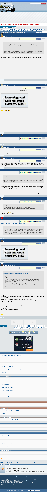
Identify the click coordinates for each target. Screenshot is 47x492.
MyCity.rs (34, 479)
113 (41, 29)
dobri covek (5, 135)
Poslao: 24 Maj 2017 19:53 (10, 158)
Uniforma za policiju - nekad (7, 363)
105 (24, 29)
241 (37, 30)
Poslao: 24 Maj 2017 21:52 (11, 199)
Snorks (4, 199)
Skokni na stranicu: (39, 32)
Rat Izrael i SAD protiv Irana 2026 (8, 404)
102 (17, 29)
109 (33, 29)
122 (16, 30)
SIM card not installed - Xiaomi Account (9, 378)
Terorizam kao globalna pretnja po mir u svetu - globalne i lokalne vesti (28, 462)
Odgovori (14, 27)
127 (27, 30)
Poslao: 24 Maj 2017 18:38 (11, 85)
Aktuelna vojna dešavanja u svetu (11, 462)
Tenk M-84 (4, 372)
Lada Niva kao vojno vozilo (6, 358)
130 (34, 30)
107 (28, 29)
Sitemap (24, 476)
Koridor (2, 169)
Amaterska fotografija (5, 384)
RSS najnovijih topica (5, 452)
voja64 (4, 85)
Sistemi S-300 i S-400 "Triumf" (7, 366)
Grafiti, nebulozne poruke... (7, 396)
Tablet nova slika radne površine (7, 387)
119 (9, 30)
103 (19, 29)
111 (37, 29)
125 (23, 30)
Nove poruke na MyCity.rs (6, 376)
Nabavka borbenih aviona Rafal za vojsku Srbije (10, 410)
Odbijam (37, 490)
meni (12, 1)
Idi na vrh (45, 84)
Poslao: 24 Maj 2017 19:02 (11, 147)
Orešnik (3, 413)
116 (3, 30)
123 (18, 30)
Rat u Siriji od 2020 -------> (6, 446)
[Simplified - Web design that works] (28, 485)
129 (32, 30)
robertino (5, 218)
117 (5, 30)
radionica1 (5, 265)
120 (12, 30)
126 (25, 30)
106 (26, 29)
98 (8, 29)
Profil (2, 79)
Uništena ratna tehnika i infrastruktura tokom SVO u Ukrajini (12, 440)
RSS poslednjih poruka (6, 455)
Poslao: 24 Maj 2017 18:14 (10, 36)
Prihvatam (31, 490)
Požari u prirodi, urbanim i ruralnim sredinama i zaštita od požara (13, 369)
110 (35, 29)
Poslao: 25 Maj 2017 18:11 (13, 265)
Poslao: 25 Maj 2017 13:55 (10, 241)
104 (21, 29)
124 (21, 30)
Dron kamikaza (4, 361)
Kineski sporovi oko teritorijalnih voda (8, 443)
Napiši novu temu (5, 27)
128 (30, 30)
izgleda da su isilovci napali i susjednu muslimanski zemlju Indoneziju (13, 223)
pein (4, 158)
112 (39, 29)
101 (15, 29)
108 (30, 29)
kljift (4, 36)
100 (12, 29)
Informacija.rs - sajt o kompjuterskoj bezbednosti (10, 381)
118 (7, 30)
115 (1, 30)
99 (10, 29)
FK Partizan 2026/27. (5, 393)
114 (44, 29)
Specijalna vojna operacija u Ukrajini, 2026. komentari (11, 355)
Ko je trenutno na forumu (5, 464)
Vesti (31, 479)
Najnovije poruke (19, 476)
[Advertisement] (23, 17)
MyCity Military (2, 462)
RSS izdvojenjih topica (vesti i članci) (8, 458)
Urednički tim (28, 476)
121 (14, 30)
